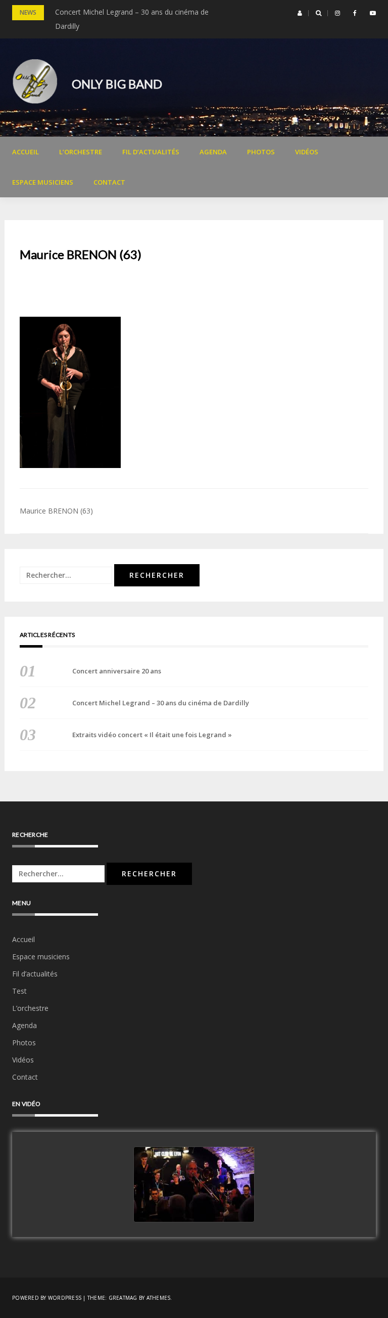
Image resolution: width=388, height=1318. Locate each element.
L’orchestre (80, 151)
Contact (109, 182)
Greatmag (123, 1297)
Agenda (213, 151)
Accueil (25, 151)
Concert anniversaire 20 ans (116, 670)
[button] (300, 13)
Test (19, 991)
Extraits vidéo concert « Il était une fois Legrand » (152, 734)
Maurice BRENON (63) (56, 511)
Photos (261, 151)
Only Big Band (117, 83)
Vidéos (306, 151)
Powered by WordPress (46, 1297)
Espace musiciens (42, 182)
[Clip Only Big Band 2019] (194, 1185)
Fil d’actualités (150, 151)
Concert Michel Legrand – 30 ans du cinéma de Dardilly (160, 702)
